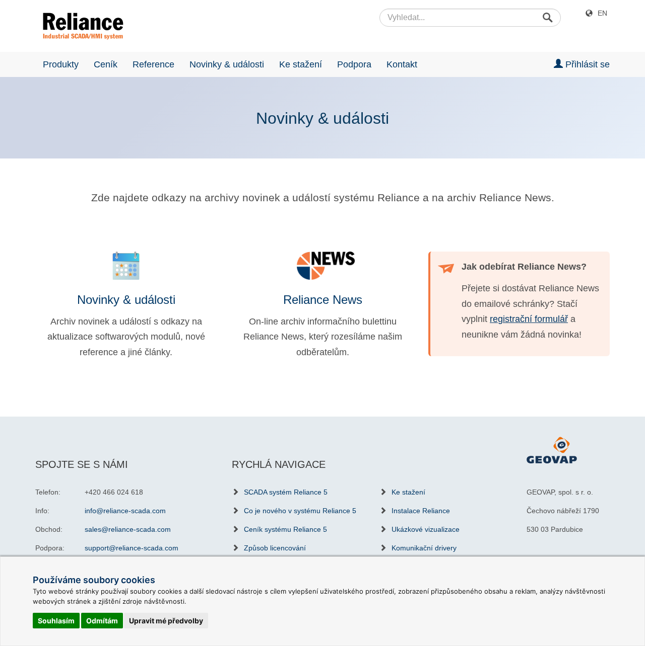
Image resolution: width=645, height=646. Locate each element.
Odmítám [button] (102, 620)
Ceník (105, 64)
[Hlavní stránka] (79, 26)
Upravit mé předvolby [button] (166, 620)
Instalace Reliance (421, 511)
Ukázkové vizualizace (426, 529)
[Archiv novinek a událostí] (126, 266)
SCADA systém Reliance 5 (286, 492)
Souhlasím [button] (56, 620)
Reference (153, 64)
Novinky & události (226, 64)
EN (602, 13)
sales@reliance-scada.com (128, 529)
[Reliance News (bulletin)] (322, 266)
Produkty (61, 64)
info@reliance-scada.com (125, 511)
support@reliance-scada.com (131, 548)
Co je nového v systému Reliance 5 (300, 511)
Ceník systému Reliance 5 (285, 529)
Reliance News (322, 299)
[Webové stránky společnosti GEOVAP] (552, 450)
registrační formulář (529, 319)
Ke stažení (300, 64)
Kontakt (401, 64)
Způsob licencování (275, 548)
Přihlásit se (586, 64)
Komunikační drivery (424, 548)
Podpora (354, 64)
